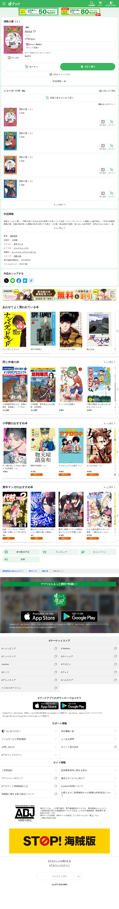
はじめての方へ (13, 731)
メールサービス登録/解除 (14, 739)
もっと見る (108, 362)
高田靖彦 (28, 31)
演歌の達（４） (26, 181)
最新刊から (110, 104)
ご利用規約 (7, 770)
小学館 (15, 240)
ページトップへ (59, 876)
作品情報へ (58, 81)
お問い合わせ (8, 747)
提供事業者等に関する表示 (74, 770)
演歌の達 (17, 256)
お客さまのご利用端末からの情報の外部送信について (86, 794)
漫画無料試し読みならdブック (13, 571)
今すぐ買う (90, 66)
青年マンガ (18, 244)
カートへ (33, 66)
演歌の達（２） (26, 133)
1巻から (101, 104)
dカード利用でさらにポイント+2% (37, 53)
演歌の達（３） (26, 157)
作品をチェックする (61, 74)
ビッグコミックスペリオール (24, 252)
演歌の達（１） (26, 109)
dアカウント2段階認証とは (15, 786)
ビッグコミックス (21, 248)
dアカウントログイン (12, 755)
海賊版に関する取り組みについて (18, 794)
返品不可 (28, 56)
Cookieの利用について (72, 786)
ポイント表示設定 (69, 747)
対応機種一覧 (67, 731)
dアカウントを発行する (59, 861)
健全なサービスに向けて (73, 778)
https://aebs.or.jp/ (49, 818)
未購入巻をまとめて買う (62, 97)
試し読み (15, 58)
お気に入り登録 (108, 91)
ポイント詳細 (31, 48)
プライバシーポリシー (12, 778)
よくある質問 (67, 739)
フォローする (34, 31)
